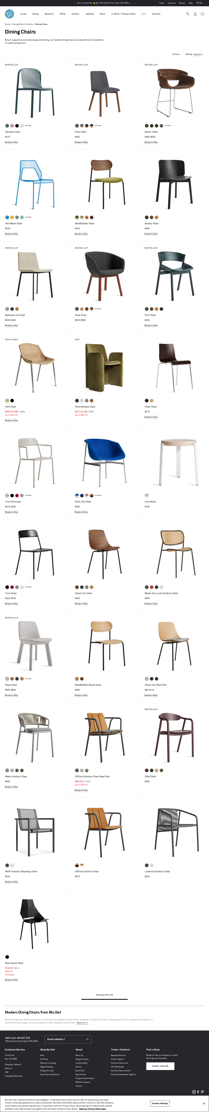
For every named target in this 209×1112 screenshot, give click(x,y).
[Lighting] (90, 14)
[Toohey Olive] (22, 770)
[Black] (17, 126)
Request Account (118, 1055)
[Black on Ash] (147, 217)
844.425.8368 (11, 1059)
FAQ (6, 1072)
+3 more (167, 125)
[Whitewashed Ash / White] (147, 496)
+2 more (28, 495)
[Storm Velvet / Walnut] (87, 309)
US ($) (200, 3)
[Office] (62, 14)
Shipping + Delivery (13, 1064)
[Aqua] (22, 217)
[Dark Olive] (147, 587)
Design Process (82, 1059)
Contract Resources (119, 1063)
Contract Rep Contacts (121, 1071)
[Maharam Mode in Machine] (157, 126)
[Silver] (22, 496)
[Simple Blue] (7, 217)
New (42, 1055)
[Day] (157, 770)
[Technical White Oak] (152, 401)
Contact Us (9, 1055)
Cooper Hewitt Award (85, 1078)
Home (7, 24)
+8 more (28, 125)
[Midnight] (152, 770)
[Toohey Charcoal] (161, 126)
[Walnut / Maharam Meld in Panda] (92, 217)
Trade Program (117, 1059)
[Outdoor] (75, 14)
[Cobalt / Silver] (77, 496)
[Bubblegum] (12, 126)
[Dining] (35, 14)
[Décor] (102, 14)
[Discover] (156, 14)
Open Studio (81, 1074)
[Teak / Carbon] (77, 865)
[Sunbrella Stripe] (87, 770)
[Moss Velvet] (152, 126)
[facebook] (198, 1093)
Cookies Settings (160, 1103)
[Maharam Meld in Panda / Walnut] (77, 309)
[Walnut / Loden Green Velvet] (77, 217)
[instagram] (194, 1093)
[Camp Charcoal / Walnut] (77, 126)
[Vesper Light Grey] (7, 679)
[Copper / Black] (92, 496)
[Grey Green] (17, 217)
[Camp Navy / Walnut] (87, 126)
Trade (161, 3)
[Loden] (161, 770)
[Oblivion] (82, 587)
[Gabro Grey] (87, 401)
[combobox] (195, 54)
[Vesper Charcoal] (152, 679)
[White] (22, 126)
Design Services (47, 1071)
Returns (8, 1068)
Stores (182, 3)
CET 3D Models (117, 1067)
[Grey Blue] (17, 587)
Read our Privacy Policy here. (92, 1109)
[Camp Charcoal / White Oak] (82, 126)
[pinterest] (202, 1093)
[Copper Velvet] (12, 679)
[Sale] (144, 14)
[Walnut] (152, 217)
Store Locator (160, 1066)
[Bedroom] (49, 14)
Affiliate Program (83, 1082)
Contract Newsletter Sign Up (123, 1074)
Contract (171, 3)
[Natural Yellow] (12, 217)
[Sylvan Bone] (82, 401)
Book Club (80, 1071)
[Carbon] (7, 865)
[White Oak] (157, 217)
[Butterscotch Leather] (92, 401)
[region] (104, 1103)
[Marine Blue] (7, 126)
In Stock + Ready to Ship (123, 14)
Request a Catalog (48, 1063)
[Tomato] (152, 587)
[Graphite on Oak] (147, 401)
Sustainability (81, 1063)
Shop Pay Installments (50, 1074)
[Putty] (7, 496)
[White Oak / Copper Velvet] (87, 217)
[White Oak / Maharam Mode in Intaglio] (82, 217)
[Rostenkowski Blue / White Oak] (92, 309)
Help (191, 3)
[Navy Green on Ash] (147, 309)
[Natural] (7, 401)
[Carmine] (17, 496)
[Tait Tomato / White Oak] (82, 309)
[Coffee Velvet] (147, 126)
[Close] (204, 1103)
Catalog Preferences (13, 1076)
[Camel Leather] (17, 309)
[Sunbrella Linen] (12, 770)
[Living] (23, 14)
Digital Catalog (46, 1067)
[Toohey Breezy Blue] (7, 770)
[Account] (195, 14)
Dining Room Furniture (23, 24)
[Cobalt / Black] (82, 496)
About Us (79, 1055)
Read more (81, 1023)
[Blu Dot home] (9, 14)
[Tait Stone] (7, 309)
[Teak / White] (82, 865)
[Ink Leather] (12, 309)
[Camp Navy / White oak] (92, 126)
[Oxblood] (147, 770)
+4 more (28, 217)
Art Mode (44, 1059)
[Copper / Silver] (87, 496)
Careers (79, 1086)
